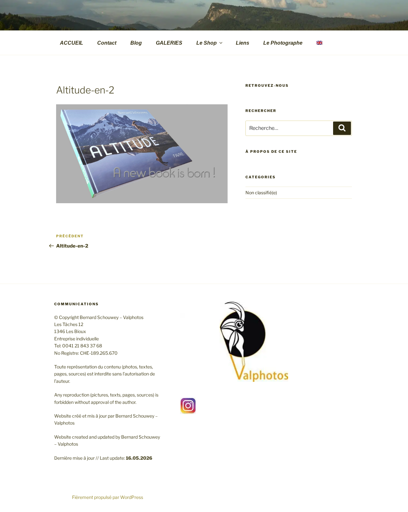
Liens (242, 43)
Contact (106, 43)
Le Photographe (282, 43)
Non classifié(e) (261, 192)
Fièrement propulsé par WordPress (107, 497)
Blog (136, 43)
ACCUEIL (71, 43)
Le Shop (206, 43)
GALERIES (169, 43)
